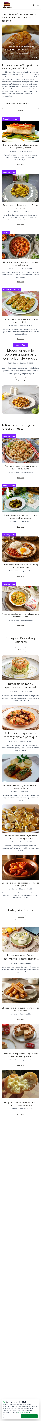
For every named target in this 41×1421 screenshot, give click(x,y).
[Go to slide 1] (32, 57)
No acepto (12, 1416)
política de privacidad (23, 1412)
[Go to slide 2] (34, 57)
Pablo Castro (13, 151)
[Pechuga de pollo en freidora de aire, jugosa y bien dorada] (20, 42)
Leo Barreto (13, 325)
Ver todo (21, 111)
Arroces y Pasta (9, 172)
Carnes (8, 43)
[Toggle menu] (38, 5)
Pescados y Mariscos (10, 119)
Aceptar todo (29, 1416)
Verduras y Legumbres (11, 289)
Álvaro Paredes (9, 53)
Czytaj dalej (20, 380)
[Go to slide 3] (36, 57)
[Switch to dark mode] (33, 5)
